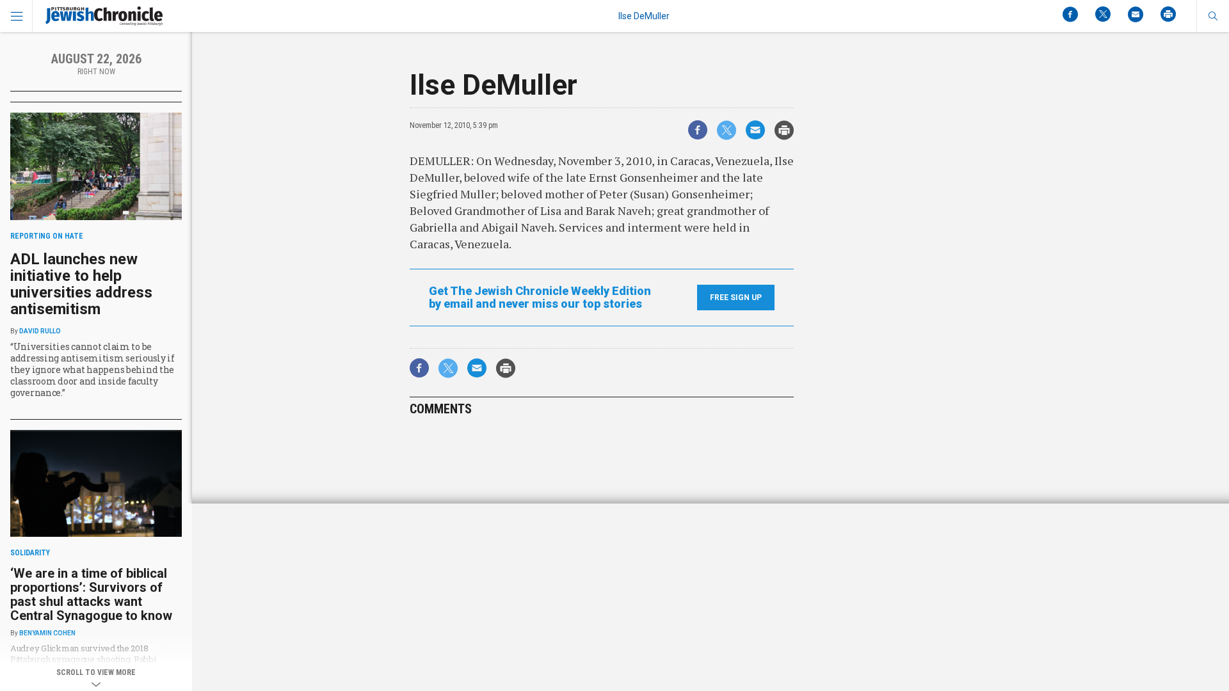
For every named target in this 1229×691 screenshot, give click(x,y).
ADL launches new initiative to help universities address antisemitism (81, 284)
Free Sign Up (736, 297)
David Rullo (40, 331)
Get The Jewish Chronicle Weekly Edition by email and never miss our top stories (540, 297)
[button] (1212, 16)
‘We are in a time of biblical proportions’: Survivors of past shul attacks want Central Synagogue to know (91, 594)
